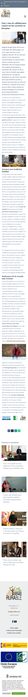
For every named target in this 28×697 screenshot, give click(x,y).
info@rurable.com (14, 612)
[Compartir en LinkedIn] (15, 430)
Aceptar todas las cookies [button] (18, 693)
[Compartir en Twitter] (12, 430)
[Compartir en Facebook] (9, 430)
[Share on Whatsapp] (19, 430)
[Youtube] (15, 621)
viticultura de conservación (16, 341)
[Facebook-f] (12, 621)
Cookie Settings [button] (6, 693)
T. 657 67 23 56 (14, 615)
